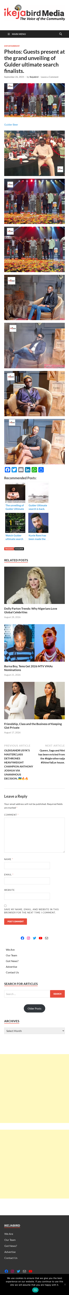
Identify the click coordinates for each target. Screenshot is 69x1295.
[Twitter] (34, 938)
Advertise (11, 966)
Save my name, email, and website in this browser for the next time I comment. (31, 911)
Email (8, 874)
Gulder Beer (11, 124)
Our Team (11, 955)
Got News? (12, 961)
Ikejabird (34, 77)
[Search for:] (34, 994)
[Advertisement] (34, 1088)
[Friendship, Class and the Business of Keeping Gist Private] (34, 701)
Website (9, 890)
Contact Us (12, 972)
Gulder (19, 548)
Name (8, 859)
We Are (10, 949)
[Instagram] (28, 938)
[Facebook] (22, 938)
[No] (64, 1284)
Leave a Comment (49, 77)
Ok (35, 1290)
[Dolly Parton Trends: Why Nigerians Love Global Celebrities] (34, 586)
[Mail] (47, 938)
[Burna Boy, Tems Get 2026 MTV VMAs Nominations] (34, 644)
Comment (11, 814)
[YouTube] (41, 938)
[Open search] (60, 34)
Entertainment (12, 46)
